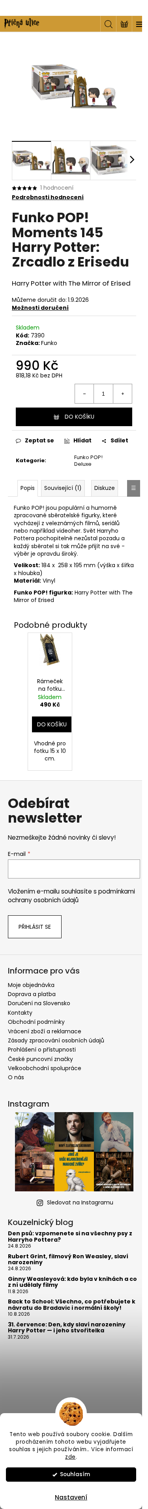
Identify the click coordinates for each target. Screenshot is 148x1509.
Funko (49, 343)
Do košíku (79, 417)
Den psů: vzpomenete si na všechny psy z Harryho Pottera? (70, 1237)
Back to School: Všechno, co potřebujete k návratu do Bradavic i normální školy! (71, 1305)
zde (70, 1457)
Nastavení (71, 1497)
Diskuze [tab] (104, 488)
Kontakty (20, 1013)
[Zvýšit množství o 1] (122, 393)
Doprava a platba (32, 994)
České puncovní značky (40, 1059)
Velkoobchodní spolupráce (44, 1068)
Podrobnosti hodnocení (48, 197)
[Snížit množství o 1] (84, 393)
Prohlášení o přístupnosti (42, 1050)
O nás (16, 1077)
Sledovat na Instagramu (80, 1202)
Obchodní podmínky (36, 1022)
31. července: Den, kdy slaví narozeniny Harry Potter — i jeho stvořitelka (67, 1328)
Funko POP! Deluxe (88, 460)
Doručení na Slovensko (39, 1003)
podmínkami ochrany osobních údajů (71, 895)
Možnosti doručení (40, 308)
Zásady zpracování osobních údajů (56, 1040)
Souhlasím (75, 1474)
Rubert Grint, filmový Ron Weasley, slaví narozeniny (68, 1260)
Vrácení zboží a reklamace (44, 1031)
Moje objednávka (31, 985)
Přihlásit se (35, 927)
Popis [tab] (28, 488)
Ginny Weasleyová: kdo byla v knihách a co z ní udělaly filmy (72, 1282)
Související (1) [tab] (63, 488)
